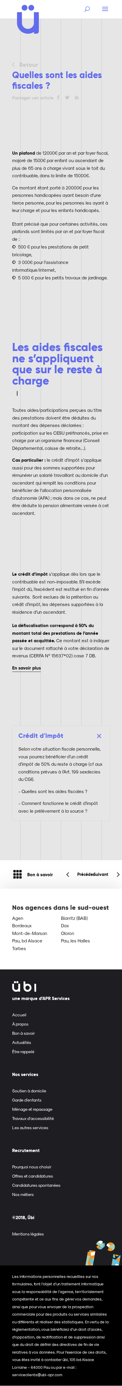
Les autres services (30, 1127)
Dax (65, 925)
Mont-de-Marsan (29, 933)
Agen (17, 918)
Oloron (67, 933)
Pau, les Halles (75, 940)
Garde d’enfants (26, 1099)
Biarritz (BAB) (74, 918)
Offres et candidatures (32, 1175)
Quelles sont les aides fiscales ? (54, 791)
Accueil (19, 1014)
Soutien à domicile (29, 1090)
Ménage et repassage (32, 1109)
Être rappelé (23, 1051)
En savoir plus (26, 668)
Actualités (21, 1042)
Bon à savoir (40, 874)
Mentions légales (28, 1233)
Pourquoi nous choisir (32, 1166)
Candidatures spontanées (36, 1185)
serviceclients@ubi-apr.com (37, 1374)
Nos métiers (23, 1194)
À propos (20, 1023)
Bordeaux (22, 925)
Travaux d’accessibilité (33, 1118)
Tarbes (19, 948)
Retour (28, 65)
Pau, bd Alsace (27, 940)
